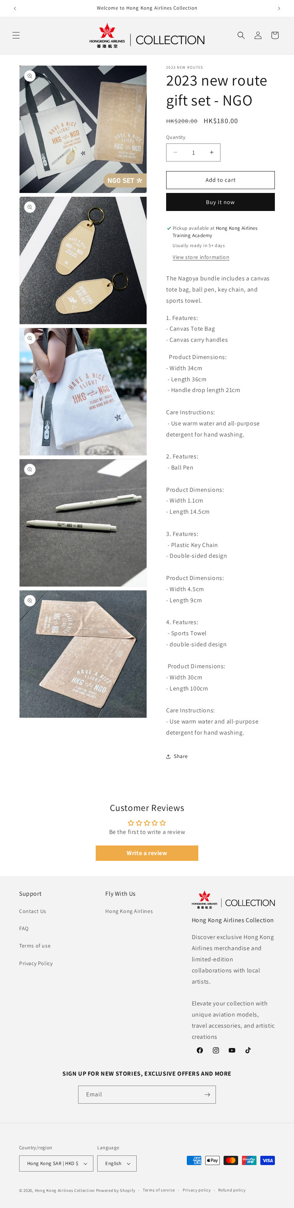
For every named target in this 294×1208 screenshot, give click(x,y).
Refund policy (231, 1190)
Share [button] (181, 756)
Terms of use (35, 945)
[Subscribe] (207, 1095)
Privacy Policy (35, 963)
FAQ (24, 928)
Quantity (175, 137)
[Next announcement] (279, 8)
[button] (16, 35)
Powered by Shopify (116, 1190)
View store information (201, 257)
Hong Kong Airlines (129, 911)
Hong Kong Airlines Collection (65, 1190)
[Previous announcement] (15, 8)
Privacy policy (197, 1190)
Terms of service (159, 1190)
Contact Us (32, 911)
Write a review (147, 853)
